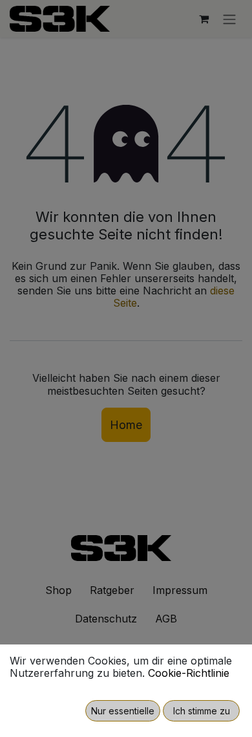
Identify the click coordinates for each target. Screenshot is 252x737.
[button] (122, 710)
